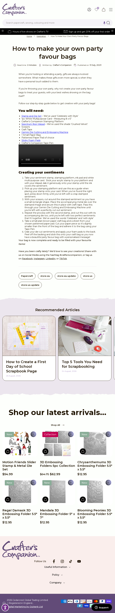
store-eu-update (66, 276)
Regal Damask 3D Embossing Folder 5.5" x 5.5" (19, 514)
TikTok (63, 258)
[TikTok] (70, 561)
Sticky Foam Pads (31, 140)
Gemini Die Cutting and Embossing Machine (45, 132)
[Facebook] (54, 561)
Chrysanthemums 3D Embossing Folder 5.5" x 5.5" (94, 465)
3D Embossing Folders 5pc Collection (57, 464)
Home (29, 36)
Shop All (55, 425)
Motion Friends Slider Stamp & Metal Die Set (19, 465)
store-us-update (30, 285)
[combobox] (57, 22)
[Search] (108, 23)
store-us (87, 276)
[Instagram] (62, 561)
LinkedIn (50, 258)
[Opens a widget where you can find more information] (101, 607)
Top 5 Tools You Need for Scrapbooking (82, 364)
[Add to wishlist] (33, 434)
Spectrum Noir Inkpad (33, 124)
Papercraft (27, 276)
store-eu (45, 276)
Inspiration (41, 36)
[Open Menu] (111, 9)
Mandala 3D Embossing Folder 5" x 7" (57, 514)
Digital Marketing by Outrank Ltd (25, 606)
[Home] (14, 10)
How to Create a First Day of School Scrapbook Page (26, 366)
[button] (104, 22)
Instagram (39, 258)
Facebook (27, 258)
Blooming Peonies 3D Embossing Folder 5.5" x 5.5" (94, 514)
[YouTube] (79, 561)
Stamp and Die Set (31, 116)
